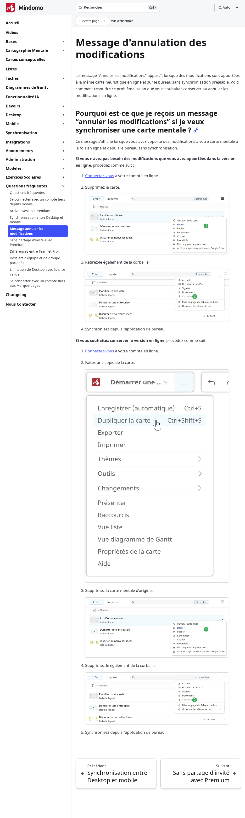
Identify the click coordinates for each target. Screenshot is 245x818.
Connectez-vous (99, 175)
